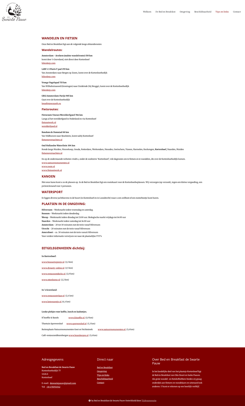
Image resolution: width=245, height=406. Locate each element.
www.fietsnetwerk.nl (52, 170)
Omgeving (185, 11)
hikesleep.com (48, 63)
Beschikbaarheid (202, 11)
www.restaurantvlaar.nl (53, 295)
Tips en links (222, 11)
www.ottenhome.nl (51, 279)
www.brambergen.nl (78, 335)
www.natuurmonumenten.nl (55, 163)
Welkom (147, 11)
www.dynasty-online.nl (53, 268)
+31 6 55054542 (53, 387)
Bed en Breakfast (105, 367)
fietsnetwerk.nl (49, 122)
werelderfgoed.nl (49, 126)
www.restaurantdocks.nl (54, 274)
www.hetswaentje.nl (52, 301)
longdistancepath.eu (51, 103)
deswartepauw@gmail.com (63, 383)
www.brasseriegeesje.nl (53, 262)
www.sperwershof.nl (76, 323)
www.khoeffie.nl (76, 317)
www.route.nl (48, 166)
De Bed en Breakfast (166, 11)
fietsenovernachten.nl (52, 139)
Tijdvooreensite (148, 400)
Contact (237, 11)
